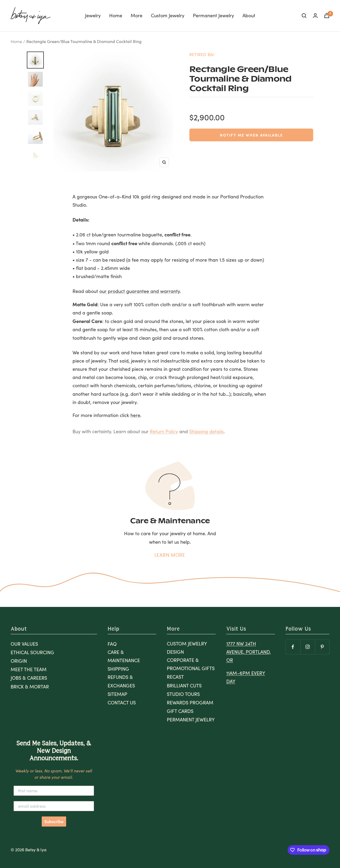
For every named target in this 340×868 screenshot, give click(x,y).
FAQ (112, 644)
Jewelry (93, 15)
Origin (19, 661)
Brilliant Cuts (184, 685)
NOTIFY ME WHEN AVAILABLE (251, 135)
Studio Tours (183, 694)
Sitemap (117, 694)
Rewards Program (190, 702)
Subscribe (53, 821)
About (249, 15)
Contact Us (122, 702)
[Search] (304, 15)
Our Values (24, 644)
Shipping (118, 669)
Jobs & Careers (29, 678)
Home (115, 15)
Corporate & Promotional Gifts (191, 664)
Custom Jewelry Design (187, 647)
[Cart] (326, 15)
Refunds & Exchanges (121, 681)
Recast (175, 677)
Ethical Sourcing (32, 652)
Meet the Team (28, 669)
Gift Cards (180, 711)
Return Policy (164, 431)
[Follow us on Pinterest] (322, 647)
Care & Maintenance (124, 656)
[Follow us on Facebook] (293, 647)
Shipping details (206, 431)
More (136, 15)
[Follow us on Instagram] (307, 647)
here (135, 415)
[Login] (315, 15)
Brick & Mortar (30, 686)
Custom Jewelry (167, 15)
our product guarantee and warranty (139, 291)
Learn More (170, 555)
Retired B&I (202, 54)
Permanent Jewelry (213, 15)
